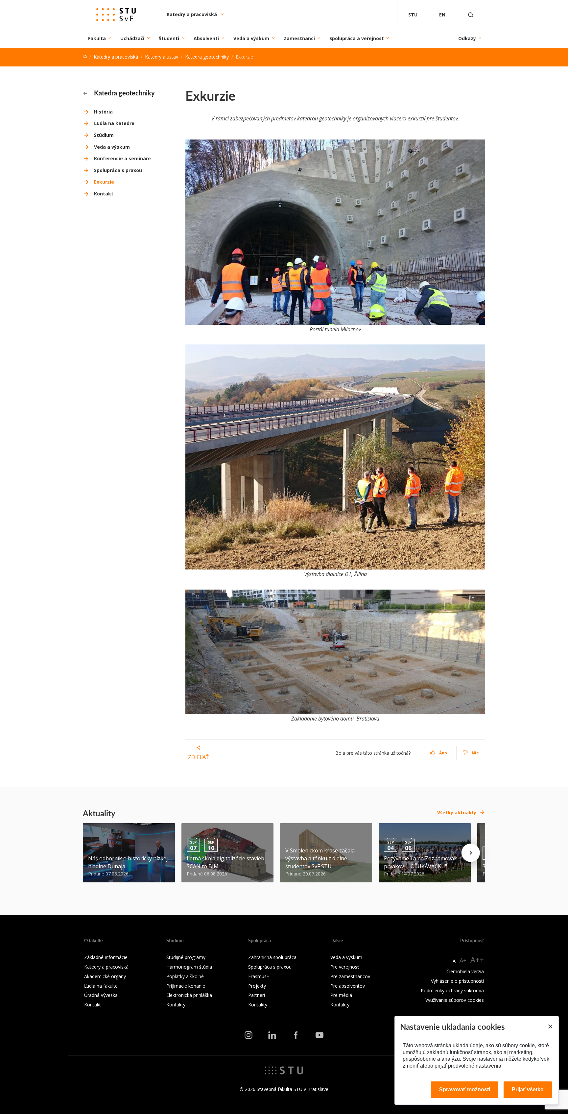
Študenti (169, 38)
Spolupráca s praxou (118, 170)
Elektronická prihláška (189, 995)
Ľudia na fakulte (101, 986)
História (103, 112)
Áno (442, 753)
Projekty (257, 986)
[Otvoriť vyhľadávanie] (470, 14)
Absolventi (206, 38)
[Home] (85, 57)
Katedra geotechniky (207, 57)
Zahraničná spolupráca (272, 957)
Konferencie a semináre (122, 158)
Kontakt (103, 193)
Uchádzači (132, 38)
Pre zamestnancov (350, 976)
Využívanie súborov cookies (454, 1000)
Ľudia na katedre (114, 123)
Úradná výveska (101, 995)
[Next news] (471, 853)
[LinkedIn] (272, 1035)
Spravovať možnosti (464, 1089)
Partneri (256, 995)
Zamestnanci (299, 38)
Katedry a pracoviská (192, 14)
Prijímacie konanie (185, 986)
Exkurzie (104, 182)
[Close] (550, 1026)
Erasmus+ (259, 976)
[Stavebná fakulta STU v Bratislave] (116, 14)
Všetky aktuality (456, 812)
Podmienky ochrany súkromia (452, 990)
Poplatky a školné (185, 976)
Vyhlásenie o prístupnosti (457, 981)
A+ (463, 960)
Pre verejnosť (344, 967)
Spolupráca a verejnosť (356, 38)
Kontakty (175, 1004)
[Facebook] (295, 1035)
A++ (477, 959)
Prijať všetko (528, 1089)
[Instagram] (248, 1035)
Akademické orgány (105, 976)
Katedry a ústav (161, 57)
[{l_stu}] (284, 1070)
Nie (475, 753)
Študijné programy (185, 957)
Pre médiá (341, 995)
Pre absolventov (347, 986)
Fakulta (97, 38)
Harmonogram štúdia (189, 967)
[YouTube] (319, 1035)
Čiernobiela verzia (465, 971)
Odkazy (467, 38)
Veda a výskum (251, 38)
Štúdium (104, 135)
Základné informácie (106, 957)
